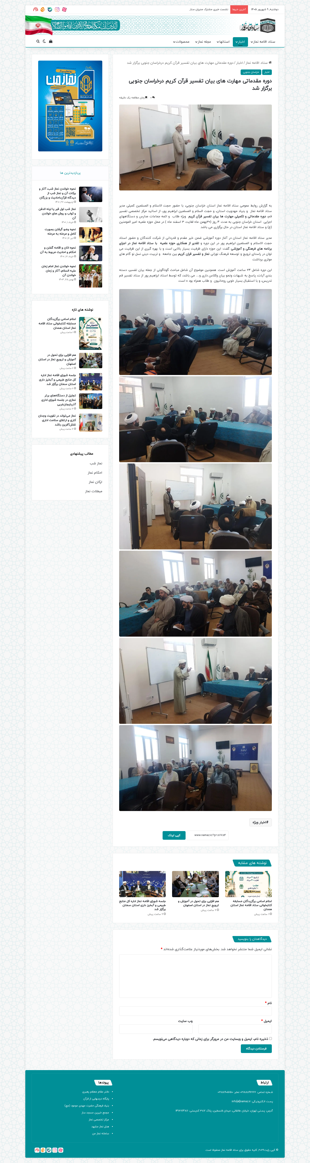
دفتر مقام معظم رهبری (95, 1092)
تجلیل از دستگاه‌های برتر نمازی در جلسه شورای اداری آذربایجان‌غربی (58, 400)
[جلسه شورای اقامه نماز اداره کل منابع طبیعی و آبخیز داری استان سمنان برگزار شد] (142, 884)
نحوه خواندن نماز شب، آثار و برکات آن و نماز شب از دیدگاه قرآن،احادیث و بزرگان (57, 193)
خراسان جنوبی (251, 72)
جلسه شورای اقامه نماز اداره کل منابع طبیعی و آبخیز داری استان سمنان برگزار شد (142, 905)
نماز (223, 1150)
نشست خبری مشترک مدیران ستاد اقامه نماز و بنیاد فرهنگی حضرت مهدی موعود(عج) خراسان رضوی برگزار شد (166, 9)
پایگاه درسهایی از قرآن (96, 1099)
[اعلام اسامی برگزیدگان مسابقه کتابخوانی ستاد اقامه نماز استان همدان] (248, 884)
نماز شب (96, 463)
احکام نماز (95, 472)
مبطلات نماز (93, 491)
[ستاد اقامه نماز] (257, 25)
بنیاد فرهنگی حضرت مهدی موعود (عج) (87, 1106)
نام (268, 1003)
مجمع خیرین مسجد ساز (95, 1113)
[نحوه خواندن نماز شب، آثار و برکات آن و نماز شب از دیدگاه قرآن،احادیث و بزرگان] (90, 194)
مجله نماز (204, 41)
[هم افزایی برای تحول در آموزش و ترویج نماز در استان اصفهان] (195, 884)
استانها (224, 41)
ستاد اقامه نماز (264, 41)
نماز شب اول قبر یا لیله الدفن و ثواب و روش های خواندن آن (57, 213)
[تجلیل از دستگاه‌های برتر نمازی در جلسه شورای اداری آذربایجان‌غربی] (90, 401)
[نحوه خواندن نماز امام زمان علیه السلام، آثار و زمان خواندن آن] (90, 276)
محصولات (182, 41)
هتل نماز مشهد (100, 1127)
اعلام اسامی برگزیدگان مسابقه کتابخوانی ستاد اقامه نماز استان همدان (251, 905)
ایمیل (266, 1021)
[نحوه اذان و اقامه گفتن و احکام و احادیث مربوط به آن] (90, 253)
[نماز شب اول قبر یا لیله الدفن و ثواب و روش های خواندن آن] (90, 214)
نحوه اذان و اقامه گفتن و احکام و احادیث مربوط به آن (58, 250)
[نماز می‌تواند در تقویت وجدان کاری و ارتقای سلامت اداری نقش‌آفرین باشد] (90, 423)
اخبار (241, 41)
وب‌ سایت (185, 1021)
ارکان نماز (95, 482)
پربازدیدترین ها (70, 173)
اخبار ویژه (259, 822)
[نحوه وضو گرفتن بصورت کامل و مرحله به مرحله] (90, 235)
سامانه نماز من (100, 1134)
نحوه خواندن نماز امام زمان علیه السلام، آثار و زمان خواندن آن (59, 270)
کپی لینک (174, 835)
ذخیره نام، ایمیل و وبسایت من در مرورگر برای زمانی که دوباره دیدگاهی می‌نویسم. (210, 1039)
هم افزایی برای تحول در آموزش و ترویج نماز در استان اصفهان (198, 903)
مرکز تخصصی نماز (99, 1120)
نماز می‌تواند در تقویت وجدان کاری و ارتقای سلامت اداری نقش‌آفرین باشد (57, 420)
